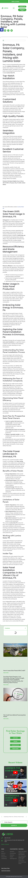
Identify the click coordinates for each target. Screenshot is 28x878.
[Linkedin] (11, 30)
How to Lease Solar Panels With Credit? (14, 670)
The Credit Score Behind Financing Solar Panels (14, 715)
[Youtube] (5, 30)
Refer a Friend (15, 1)
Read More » (6, 672)
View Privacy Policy (5, 868)
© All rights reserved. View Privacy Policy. (14, 876)
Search (14, 825)
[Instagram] (8, 30)
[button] (14, 8)
